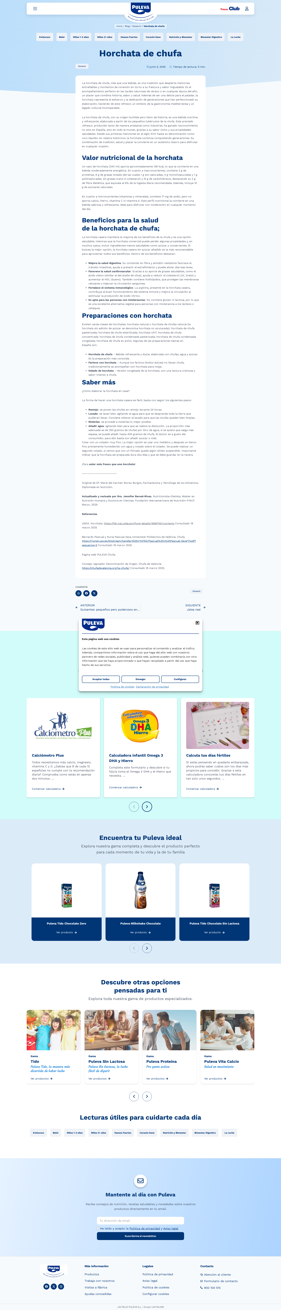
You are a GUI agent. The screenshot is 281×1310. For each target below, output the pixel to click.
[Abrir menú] (35, 8)
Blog (127, 26)
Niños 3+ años (104, 37)
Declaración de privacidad (152, 686)
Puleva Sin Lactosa (106, 1061)
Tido (35, 1061)
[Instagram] (61, 1287)
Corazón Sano (153, 37)
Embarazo (44, 37)
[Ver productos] (51, 1078)
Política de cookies (122, 686)
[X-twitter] (54, 1287)
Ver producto (64, 932)
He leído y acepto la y (139, 1228)
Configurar (180, 679)
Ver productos (40, 1078)
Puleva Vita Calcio (221, 1061)
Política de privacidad (144, 1228)
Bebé (62, 37)
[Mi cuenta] (247, 8)
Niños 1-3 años (81, 37)
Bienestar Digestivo (211, 37)
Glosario (136, 26)
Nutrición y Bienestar (180, 37)
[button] (197, 622)
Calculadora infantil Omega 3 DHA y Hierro (136, 758)
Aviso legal (170, 1228)
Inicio (119, 26)
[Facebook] (46, 1287)
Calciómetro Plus (48, 755)
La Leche (236, 37)
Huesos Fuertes (129, 37)
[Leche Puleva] (140, 12)
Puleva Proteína (161, 1061)
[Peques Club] (230, 9)
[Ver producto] (75, 932)
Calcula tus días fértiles (208, 755)
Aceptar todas (100, 679)
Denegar (141, 679)
